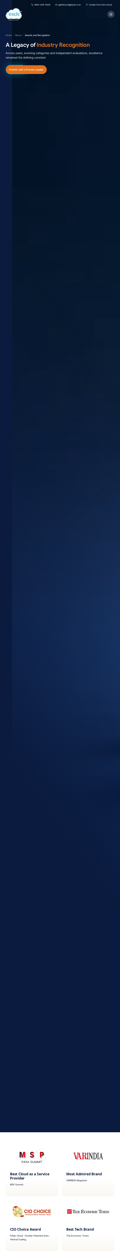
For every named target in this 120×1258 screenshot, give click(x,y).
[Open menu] (111, 14)
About (18, 35)
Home (9, 35)
